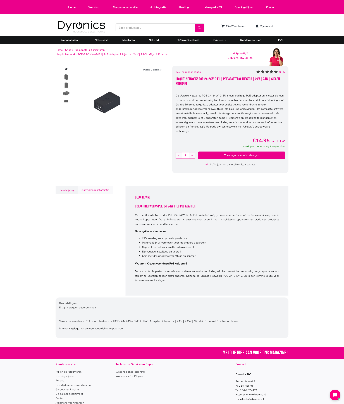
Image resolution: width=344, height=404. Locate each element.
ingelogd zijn (76, 328)
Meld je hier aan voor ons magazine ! (255, 353)
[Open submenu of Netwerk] (161, 40)
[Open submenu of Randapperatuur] (262, 40)
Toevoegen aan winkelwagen (241, 155)
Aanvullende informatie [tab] (95, 190)
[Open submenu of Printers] (224, 40)
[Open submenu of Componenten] (79, 40)
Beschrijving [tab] (66, 190)
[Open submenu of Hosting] (190, 7)
